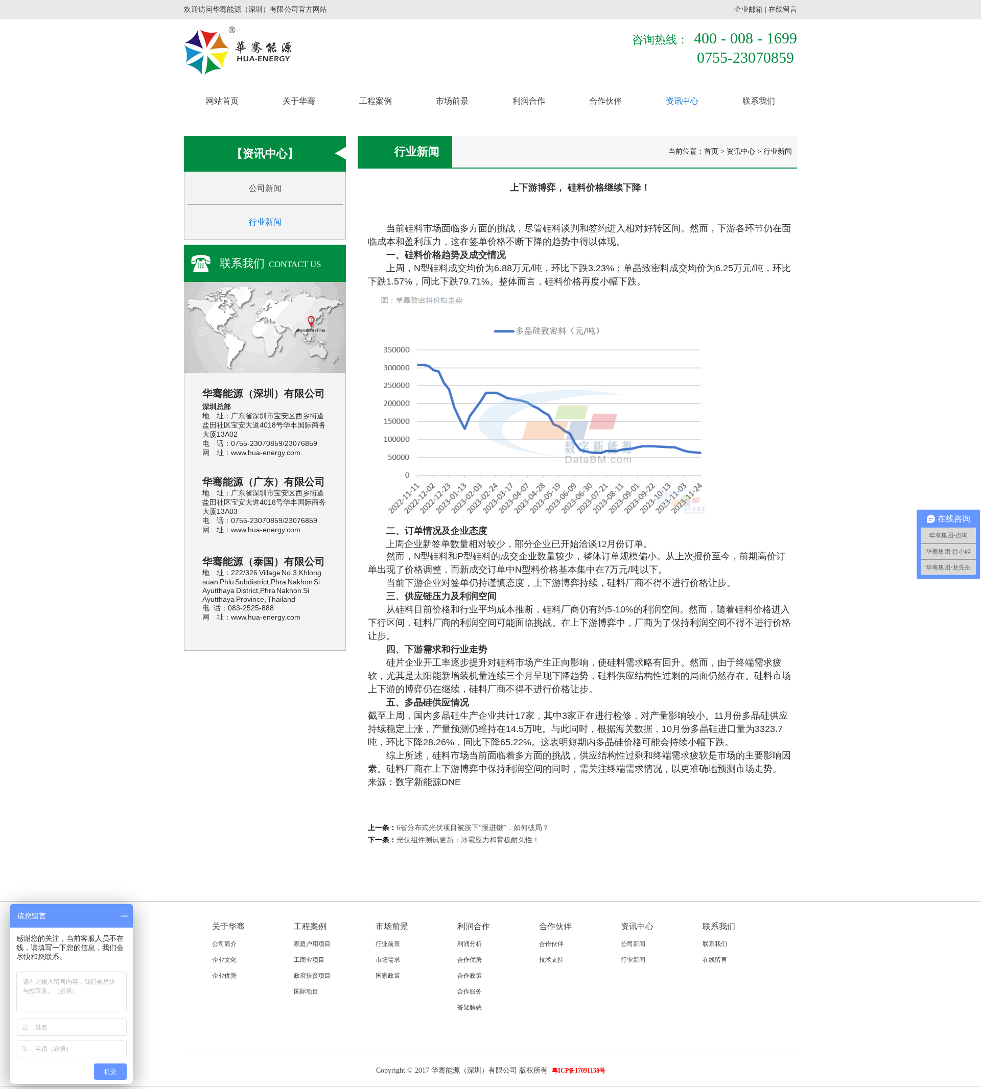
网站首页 (222, 101)
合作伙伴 (605, 101)
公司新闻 (265, 188)
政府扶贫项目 (312, 975)
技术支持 (551, 959)
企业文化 (224, 959)
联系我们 (758, 101)
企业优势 (224, 975)
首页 (711, 151)
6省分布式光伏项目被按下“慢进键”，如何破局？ (472, 828)
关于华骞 (299, 101)
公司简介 (224, 944)
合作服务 (469, 991)
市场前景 (452, 101)
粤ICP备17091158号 (578, 1070)
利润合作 (528, 101)
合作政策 (469, 975)
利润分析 (469, 944)
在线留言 (782, 9)
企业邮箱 (748, 9)
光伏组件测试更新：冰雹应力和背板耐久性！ (468, 840)
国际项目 (306, 991)
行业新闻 (265, 222)
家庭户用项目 (312, 944)
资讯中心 (682, 101)
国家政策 (388, 975)
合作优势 (469, 959)
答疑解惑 (469, 1007)
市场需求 (388, 959)
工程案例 (375, 101)
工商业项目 (309, 959)
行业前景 (388, 944)
